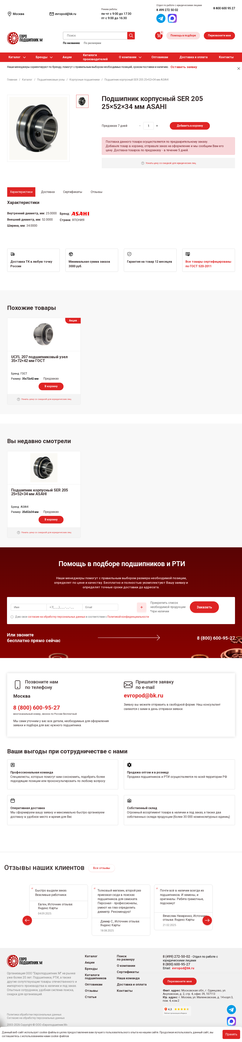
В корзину (51, 386)
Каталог (15, 57)
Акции (67, 57)
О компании (127, 57)
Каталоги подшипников (95, 976)
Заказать (204, 607)
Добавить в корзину (190, 125)
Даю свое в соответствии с (82, 616)
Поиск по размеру (126, 958)
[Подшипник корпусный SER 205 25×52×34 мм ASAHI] (44, 467)
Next (207, 921)
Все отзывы (101, 868)
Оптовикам (159, 57)
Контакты (226, 57)
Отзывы (91, 990)
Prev (27, 921)
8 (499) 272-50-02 (176, 956)
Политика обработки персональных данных (34, 1014)
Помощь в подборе (183, 35)
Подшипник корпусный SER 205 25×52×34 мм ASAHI (39, 492)
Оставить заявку (184, 67)
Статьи (90, 997)
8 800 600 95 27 (224, 8)
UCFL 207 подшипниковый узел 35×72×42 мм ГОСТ (39, 359)
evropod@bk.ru (143, 695)
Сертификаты (128, 972)
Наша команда (128, 978)
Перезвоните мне (219, 35)
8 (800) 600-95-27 (36, 707)
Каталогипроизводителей (95, 57)
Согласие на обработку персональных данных (36, 1017)
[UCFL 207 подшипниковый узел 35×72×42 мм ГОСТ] (44, 334)
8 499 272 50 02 (167, 10)
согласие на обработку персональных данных (56, 616)
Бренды (41, 57)
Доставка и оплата (193, 57)
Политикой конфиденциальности (128, 616)
